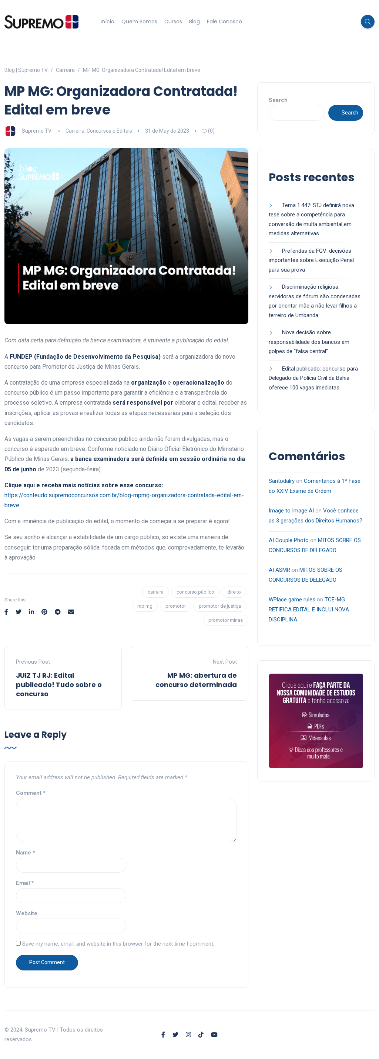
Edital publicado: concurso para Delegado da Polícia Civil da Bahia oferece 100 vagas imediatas (313, 378)
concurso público (195, 592)
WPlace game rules (292, 599)
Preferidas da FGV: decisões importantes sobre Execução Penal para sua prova (311, 260)
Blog (194, 21)
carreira (156, 592)
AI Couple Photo (289, 540)
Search (278, 100)
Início (107, 21)
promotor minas (225, 620)
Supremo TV (36, 131)
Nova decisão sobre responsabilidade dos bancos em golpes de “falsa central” (309, 342)
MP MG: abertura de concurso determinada (196, 680)
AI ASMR (279, 570)
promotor (175, 606)
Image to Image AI (291, 510)
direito (234, 592)
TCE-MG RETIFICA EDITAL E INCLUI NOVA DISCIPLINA (309, 609)
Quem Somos (139, 21)
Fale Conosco (224, 21)
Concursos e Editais (109, 131)
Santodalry (282, 481)
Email (25, 883)
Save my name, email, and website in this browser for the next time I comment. (118, 943)
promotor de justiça (220, 606)
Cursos (173, 21)
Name (25, 852)
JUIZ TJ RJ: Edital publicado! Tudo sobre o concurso (59, 684)
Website (26, 913)
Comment (31, 793)
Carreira (75, 131)
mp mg (144, 606)
